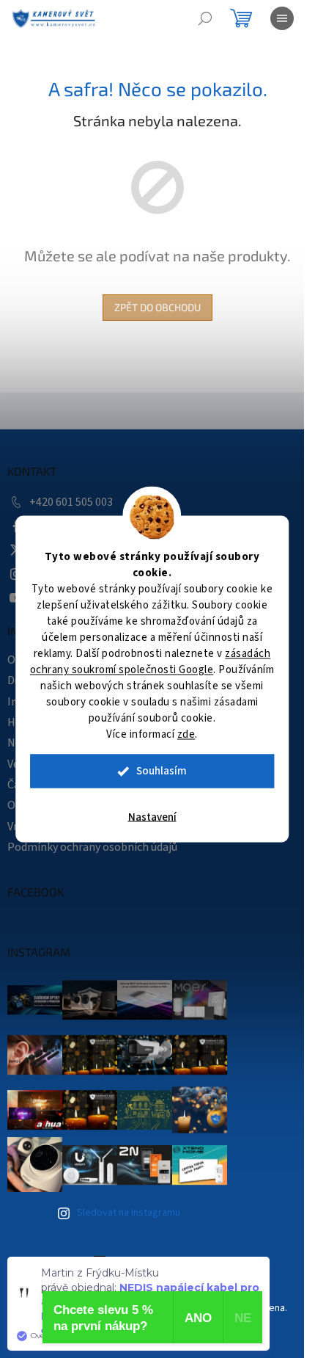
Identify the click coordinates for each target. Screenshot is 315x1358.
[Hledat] (205, 18)
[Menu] (282, 18)
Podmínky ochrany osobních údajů (92, 847)
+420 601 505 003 (71, 502)
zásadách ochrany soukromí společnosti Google (150, 662)
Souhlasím (161, 771)
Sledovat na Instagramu (128, 1212)
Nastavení (152, 817)
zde (186, 734)
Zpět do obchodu (157, 307)
